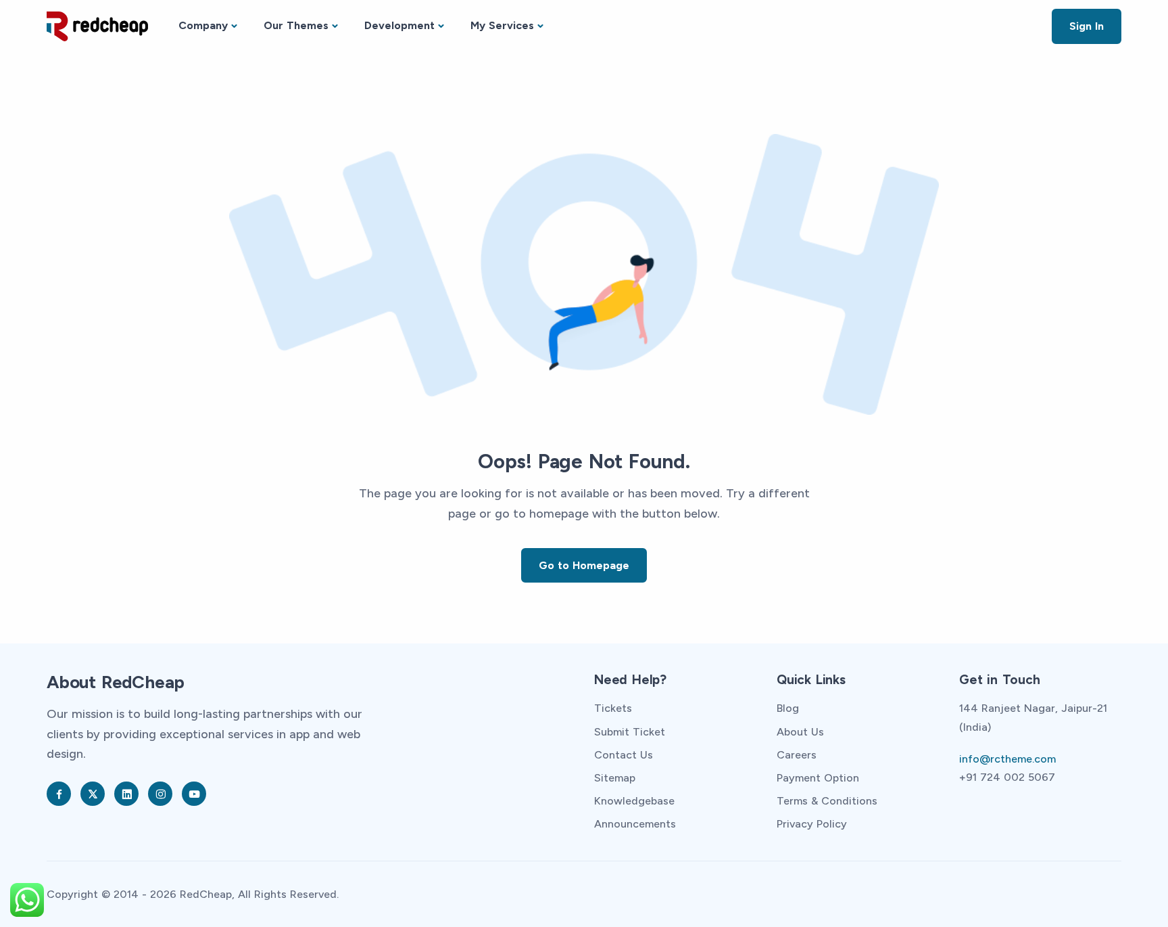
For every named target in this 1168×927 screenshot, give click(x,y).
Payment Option (818, 777)
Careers (797, 754)
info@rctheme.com (1007, 758)
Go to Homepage (584, 565)
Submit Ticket (629, 731)
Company (203, 25)
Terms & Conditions (827, 800)
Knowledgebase (634, 800)
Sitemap (614, 777)
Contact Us (623, 754)
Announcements (635, 823)
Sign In (1086, 26)
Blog (788, 708)
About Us (800, 731)
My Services (502, 25)
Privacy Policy (812, 823)
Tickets (613, 708)
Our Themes (296, 25)
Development (399, 25)
